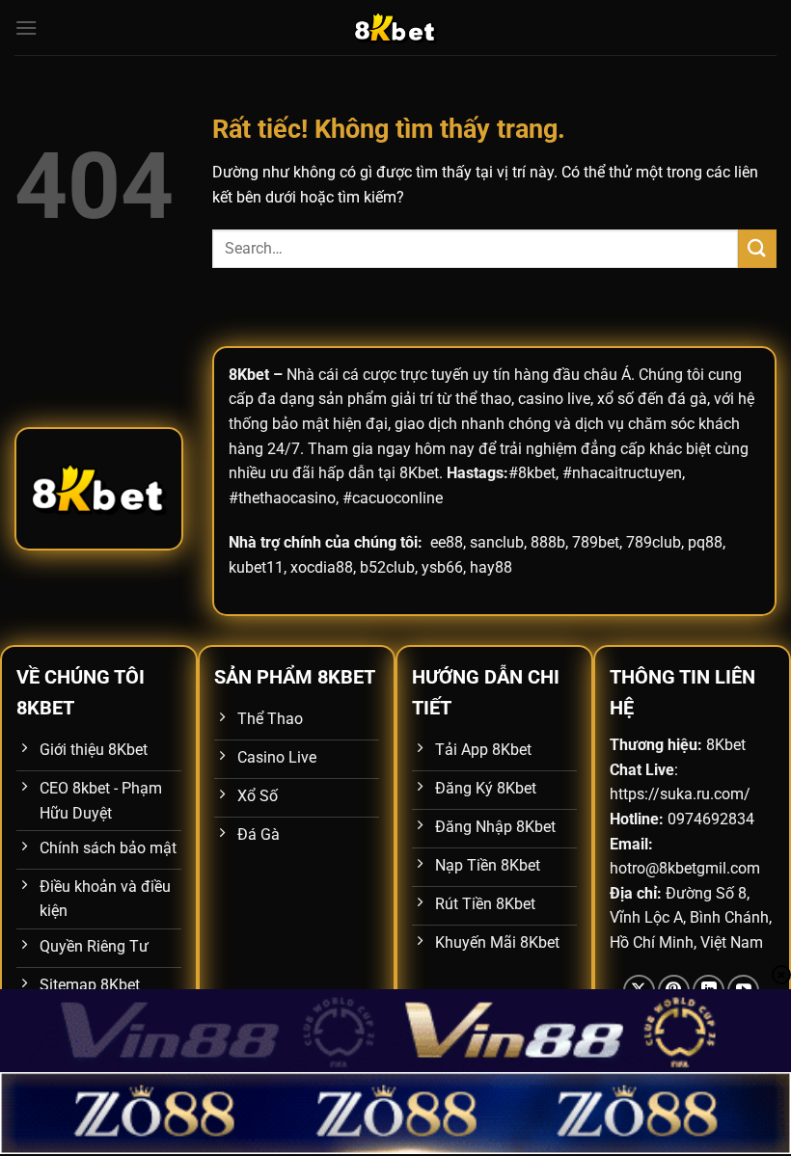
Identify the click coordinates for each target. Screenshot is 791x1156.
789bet (595, 542)
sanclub (497, 542)
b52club (387, 567)
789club (653, 542)
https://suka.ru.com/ (680, 794)
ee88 (446, 542)
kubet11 (256, 567)
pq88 (705, 542)
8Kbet (249, 374)
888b (548, 542)
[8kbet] (395, 27)
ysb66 (442, 567)
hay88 (491, 567)
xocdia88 (321, 567)
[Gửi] (757, 248)
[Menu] (26, 27)
